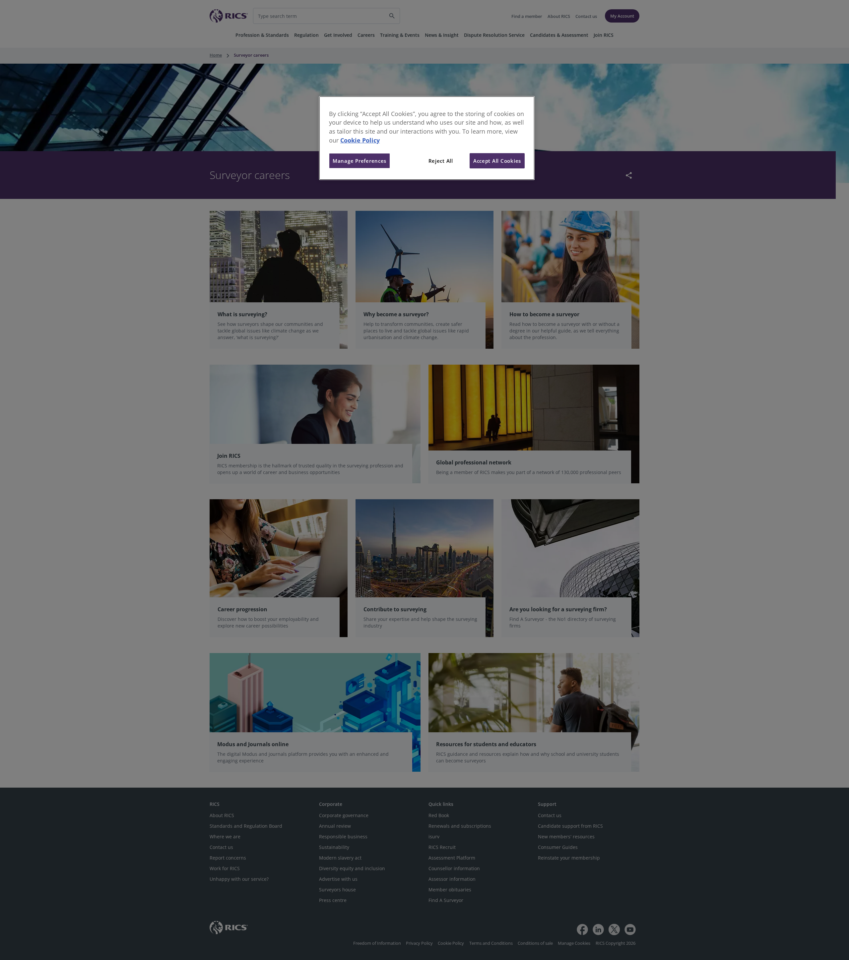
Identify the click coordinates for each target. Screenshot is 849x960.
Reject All (440, 160)
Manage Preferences (359, 160)
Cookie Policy (360, 140)
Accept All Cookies (497, 160)
